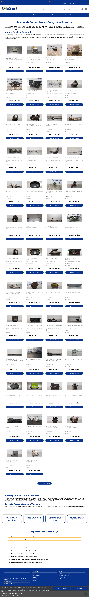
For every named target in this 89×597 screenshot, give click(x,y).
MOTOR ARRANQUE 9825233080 (53, 258)
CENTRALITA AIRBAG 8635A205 (52, 292)
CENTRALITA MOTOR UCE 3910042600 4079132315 (12, 58)
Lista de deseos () (72, 3)
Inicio (33, 573)
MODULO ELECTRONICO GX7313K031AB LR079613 (51, 427)
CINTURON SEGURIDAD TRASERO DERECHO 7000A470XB (53, 360)
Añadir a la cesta (15, 71)
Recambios (35, 578)
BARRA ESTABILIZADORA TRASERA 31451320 (34, 225)
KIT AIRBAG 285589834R (71, 225)
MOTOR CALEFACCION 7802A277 (73, 393)
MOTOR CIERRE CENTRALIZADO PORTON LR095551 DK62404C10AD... (14, 393)
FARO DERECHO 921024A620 (32, 57)
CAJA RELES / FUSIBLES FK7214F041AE (71, 259)
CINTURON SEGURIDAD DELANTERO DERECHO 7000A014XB (54, 326)
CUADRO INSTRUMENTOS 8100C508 (34, 191)
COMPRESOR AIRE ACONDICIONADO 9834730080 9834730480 (33, 125)
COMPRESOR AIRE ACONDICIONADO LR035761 (72, 427)
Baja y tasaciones (36, 575)
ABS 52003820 (48, 57)
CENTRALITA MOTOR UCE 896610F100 (12, 461)
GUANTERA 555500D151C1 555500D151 (74, 325)
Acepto (79, 588)
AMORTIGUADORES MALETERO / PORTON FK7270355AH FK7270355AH (14, 360)
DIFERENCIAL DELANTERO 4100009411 (12, 427)
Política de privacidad (65, 573)
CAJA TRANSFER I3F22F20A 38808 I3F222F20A (53, 192)
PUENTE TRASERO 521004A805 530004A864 (52, 91)
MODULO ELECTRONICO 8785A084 (34, 393)
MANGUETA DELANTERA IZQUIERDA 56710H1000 (34, 293)
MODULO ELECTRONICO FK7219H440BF (51, 393)
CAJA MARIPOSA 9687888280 (13, 258)
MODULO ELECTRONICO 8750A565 (73, 359)
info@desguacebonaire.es (11, 583)
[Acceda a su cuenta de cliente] (82, 8)
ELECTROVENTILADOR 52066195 (33, 90)
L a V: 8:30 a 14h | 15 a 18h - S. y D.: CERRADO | (11, 1)
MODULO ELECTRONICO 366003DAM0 (32, 461)
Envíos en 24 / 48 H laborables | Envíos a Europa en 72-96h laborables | (35, 1)
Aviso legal (62, 577)
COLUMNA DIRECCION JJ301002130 (34, 426)
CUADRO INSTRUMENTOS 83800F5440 (32, 259)
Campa (34, 577)
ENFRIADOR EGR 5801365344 (52, 157)
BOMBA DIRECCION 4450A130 (13, 225)
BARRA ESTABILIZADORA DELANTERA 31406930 (32, 158)
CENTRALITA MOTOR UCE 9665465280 (12, 326)
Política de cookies (64, 575)
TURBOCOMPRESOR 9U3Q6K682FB (73, 191)
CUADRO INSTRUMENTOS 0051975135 (15, 90)
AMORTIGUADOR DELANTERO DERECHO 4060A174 (13, 158)
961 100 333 (8, 581)
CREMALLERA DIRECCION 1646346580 (51, 125)
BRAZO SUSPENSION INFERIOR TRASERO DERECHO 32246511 (13, 293)
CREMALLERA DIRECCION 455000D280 (51, 225)
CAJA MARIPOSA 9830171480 (13, 124)
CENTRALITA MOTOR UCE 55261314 (73, 57)
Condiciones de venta (65, 578)
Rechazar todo (62, 588)
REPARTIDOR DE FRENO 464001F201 (74, 124)
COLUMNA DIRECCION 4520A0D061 (14, 191)
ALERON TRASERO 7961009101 (72, 292)
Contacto (34, 582)
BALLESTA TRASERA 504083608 (73, 157)
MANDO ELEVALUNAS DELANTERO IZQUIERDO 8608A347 (34, 326)
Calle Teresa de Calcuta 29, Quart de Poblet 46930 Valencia (61, 1)
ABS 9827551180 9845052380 (72, 90)
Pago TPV (34, 580)
